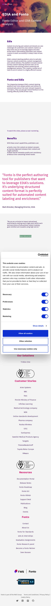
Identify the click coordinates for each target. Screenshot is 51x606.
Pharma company (25, 420)
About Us (25, 528)
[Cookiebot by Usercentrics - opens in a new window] (38, 254)
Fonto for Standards (26, 532)
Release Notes (25, 483)
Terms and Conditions (31, 595)
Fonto (18, 86)
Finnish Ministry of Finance (25, 400)
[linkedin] (23, 601)
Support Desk (25, 499)
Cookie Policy (25, 597)
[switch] (45, 302)
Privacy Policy (44, 595)
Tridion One (25, 362)
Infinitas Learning (25, 404)
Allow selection (25, 341)
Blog (25, 508)
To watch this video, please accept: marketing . (23, 131)
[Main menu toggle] (46, 4)
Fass (25, 396)
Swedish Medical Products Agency (25, 437)
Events (25, 512)
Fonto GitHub (25, 495)
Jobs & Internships (25, 536)
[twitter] (18, 601)
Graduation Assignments (25, 540)
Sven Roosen (25, 552)
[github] (33, 601)
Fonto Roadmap (25, 487)
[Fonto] (7, 4)
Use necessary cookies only (25, 349)
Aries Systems (25, 387)
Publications (25, 504)
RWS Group (18, 595)
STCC (25, 429)
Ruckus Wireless (25, 424)
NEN (25, 412)
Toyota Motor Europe (25, 449)
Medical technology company (25, 408)
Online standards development (25, 416)
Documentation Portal (25, 479)
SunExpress (25, 433)
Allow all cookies (25, 333)
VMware (26, 453)
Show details (38, 326)
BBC (25, 392)
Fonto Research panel (25, 544)
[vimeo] (29, 601)
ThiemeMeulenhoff (25, 445)
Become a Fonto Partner (25, 548)
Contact (26, 524)
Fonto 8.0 (25, 491)
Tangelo (25, 441)
